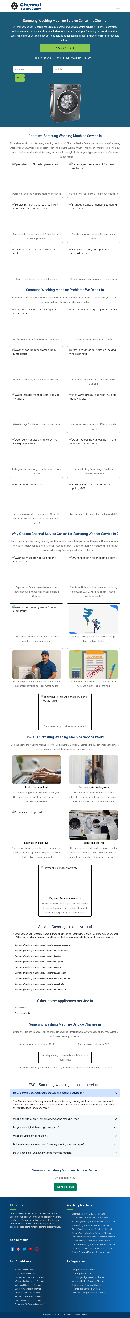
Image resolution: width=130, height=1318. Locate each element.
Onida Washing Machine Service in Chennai (91, 1233)
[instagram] (18, 1249)
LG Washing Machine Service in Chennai (90, 1217)
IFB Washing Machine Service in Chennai (90, 1225)
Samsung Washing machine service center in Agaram (39, 961)
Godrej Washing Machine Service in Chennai (92, 1252)
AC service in (20, 1007)
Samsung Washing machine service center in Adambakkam (42, 950)
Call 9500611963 (65, 1187)
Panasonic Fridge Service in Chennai (88, 1292)
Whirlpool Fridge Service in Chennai (88, 1281)
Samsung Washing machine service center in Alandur (39, 967)
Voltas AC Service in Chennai (28, 1285)
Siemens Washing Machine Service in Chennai (93, 1248)
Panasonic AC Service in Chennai (30, 1304)
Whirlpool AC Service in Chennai (29, 1281)
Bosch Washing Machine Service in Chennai (92, 1229)
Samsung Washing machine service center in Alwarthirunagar (43, 978)
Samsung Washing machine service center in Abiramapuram (42, 945)
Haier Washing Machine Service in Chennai (91, 1240)
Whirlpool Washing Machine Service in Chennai (93, 1237)
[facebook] (12, 1249)
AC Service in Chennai (25, 1270)
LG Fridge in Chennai (81, 1273)
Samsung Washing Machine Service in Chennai (93, 1221)
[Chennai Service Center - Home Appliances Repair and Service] (48, 6)
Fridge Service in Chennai (83, 1270)
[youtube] (30, 1249)
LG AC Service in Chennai (26, 1273)
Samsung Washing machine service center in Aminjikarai (40, 989)
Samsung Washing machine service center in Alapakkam (41, 973)
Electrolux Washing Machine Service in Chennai (93, 1244)
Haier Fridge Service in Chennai (86, 1289)
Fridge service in (22, 1013)
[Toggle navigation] (117, 6)
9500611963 (65, 48)
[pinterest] (36, 1249)
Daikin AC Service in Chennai (28, 1289)
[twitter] (24, 1249)
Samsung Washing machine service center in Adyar (38, 956)
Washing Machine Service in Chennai (88, 1214)
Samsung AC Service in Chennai (29, 1277)
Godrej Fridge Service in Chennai (87, 1285)
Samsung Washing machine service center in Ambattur (40, 984)
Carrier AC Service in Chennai (28, 1300)
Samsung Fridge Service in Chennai (88, 1277)
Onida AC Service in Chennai (27, 1292)
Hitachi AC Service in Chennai (28, 1296)
